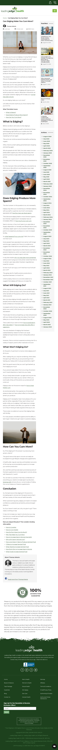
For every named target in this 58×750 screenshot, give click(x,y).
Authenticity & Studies (46, 693)
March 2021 (46, 300)
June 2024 (46, 207)
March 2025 (46, 181)
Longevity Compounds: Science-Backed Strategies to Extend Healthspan (47, 119)
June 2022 (46, 263)
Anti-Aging (25, 690)
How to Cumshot (11, 527)
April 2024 (46, 212)
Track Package (8, 686)
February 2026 (48, 150)
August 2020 (47, 317)
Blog (5, 693)
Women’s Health (26, 683)
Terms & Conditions (45, 686)
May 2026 (46, 143)
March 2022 (47, 270)
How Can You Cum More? (13, 117)
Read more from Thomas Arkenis (18, 579)
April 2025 (46, 179)
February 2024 (48, 217)
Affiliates (42, 683)
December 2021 (48, 277)
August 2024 (47, 203)
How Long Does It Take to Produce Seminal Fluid (21, 542)
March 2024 (47, 215)
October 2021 (47, 282)
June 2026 (46, 141)
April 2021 (46, 297)
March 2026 (47, 148)
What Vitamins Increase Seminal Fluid (17, 547)
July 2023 (46, 238)
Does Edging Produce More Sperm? (17, 115)
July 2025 (46, 172)
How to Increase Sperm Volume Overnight (19, 537)
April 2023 (46, 243)
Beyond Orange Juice (45, 99)
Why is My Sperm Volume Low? (15, 539)
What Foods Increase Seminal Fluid (16, 551)
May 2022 (46, 265)
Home (5, 18)
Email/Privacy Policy (45, 690)
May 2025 (46, 177)
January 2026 (47, 153)
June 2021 (46, 293)
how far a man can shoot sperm (21, 213)
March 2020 (47, 324)
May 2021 (46, 295)
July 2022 (46, 261)
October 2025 (47, 163)
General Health (26, 697)
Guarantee (7, 690)
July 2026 (46, 139)
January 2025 (47, 186)
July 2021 (46, 290)
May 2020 (46, 320)
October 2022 (47, 256)
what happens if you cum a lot (14, 236)
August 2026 (47, 136)
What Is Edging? (11, 112)
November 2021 (48, 279)
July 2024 (46, 205)
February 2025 (47, 184)
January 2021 (47, 304)
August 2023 (47, 236)
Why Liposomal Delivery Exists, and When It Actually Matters (46, 80)
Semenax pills (7, 482)
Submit (6, 712)
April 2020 (46, 322)
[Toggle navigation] (54, 10)
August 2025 (47, 170)
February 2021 (47, 302)
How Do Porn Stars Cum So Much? (16, 532)
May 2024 (46, 210)
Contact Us (7, 697)
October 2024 (47, 196)
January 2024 (47, 219)
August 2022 (47, 258)
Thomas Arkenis (11, 26)
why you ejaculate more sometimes (25, 257)
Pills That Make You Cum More (15, 534)
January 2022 (47, 275)
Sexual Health (26, 686)
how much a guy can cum (23, 221)
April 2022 (46, 268)
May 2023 (46, 241)
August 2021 (47, 288)
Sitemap (42, 679)
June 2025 (46, 174)
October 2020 (47, 311)
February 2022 (47, 272)
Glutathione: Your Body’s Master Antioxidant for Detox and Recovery (47, 38)
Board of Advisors (9, 683)
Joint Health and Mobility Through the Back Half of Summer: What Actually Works (47, 59)
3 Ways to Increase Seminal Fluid (16, 544)
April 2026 (46, 146)
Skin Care (24, 693)
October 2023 (47, 230)
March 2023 (47, 245)
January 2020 (47, 327)
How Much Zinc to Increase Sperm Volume (19, 549)
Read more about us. (42, 659)
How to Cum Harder (12, 530)
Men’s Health (25, 679)
